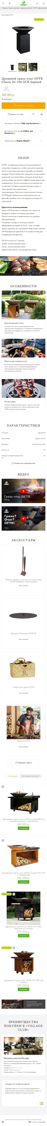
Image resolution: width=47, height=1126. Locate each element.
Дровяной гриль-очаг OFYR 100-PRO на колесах (23, 981)
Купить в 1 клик (16, 114)
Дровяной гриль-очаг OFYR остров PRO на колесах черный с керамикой (23, 820)
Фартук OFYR (23, 741)
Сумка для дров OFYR (23, 687)
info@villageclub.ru (15, 1070)
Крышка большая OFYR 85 (23, 633)
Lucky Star (42, 1122)
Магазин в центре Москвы (16, 1058)
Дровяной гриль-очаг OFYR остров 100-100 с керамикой (23, 874)
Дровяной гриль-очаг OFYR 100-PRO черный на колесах (23, 927)
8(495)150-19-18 (16, 1068)
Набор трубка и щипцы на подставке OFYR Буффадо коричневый (23, 580)
